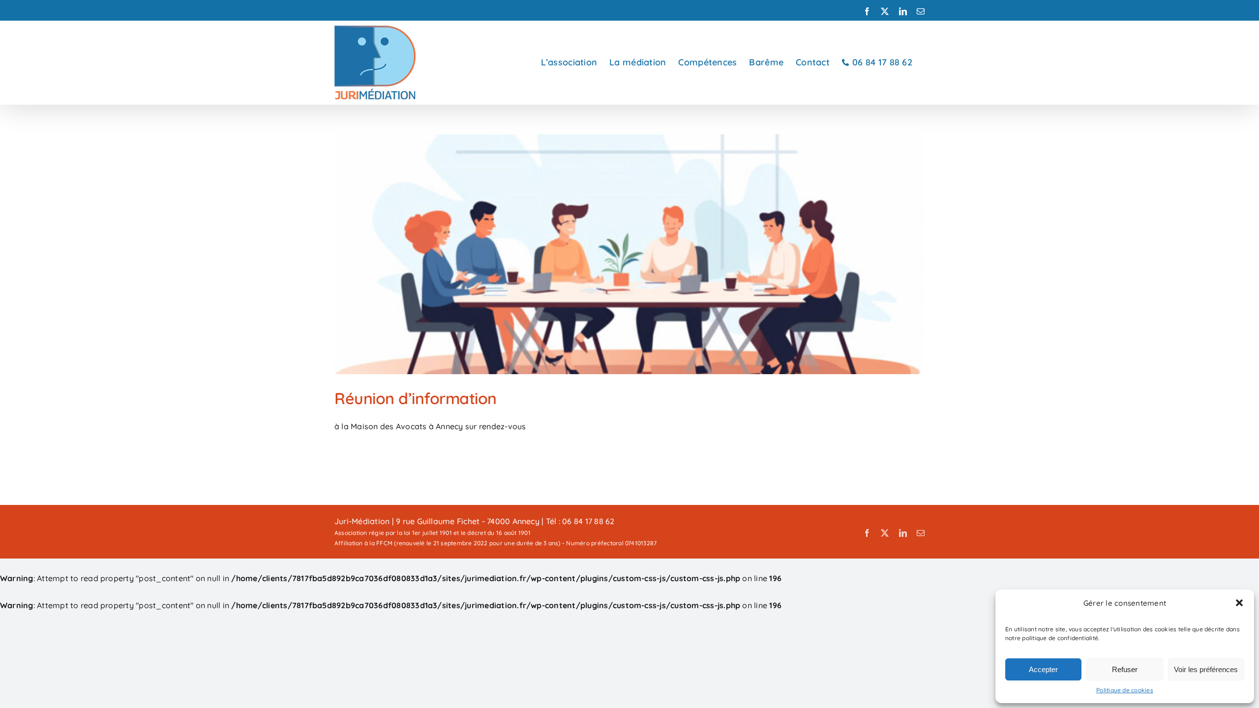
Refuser (1125, 669)
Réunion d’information (415, 398)
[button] (1239, 603)
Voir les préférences (1206, 669)
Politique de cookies (1124, 690)
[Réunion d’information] (629, 254)
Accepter (1043, 669)
